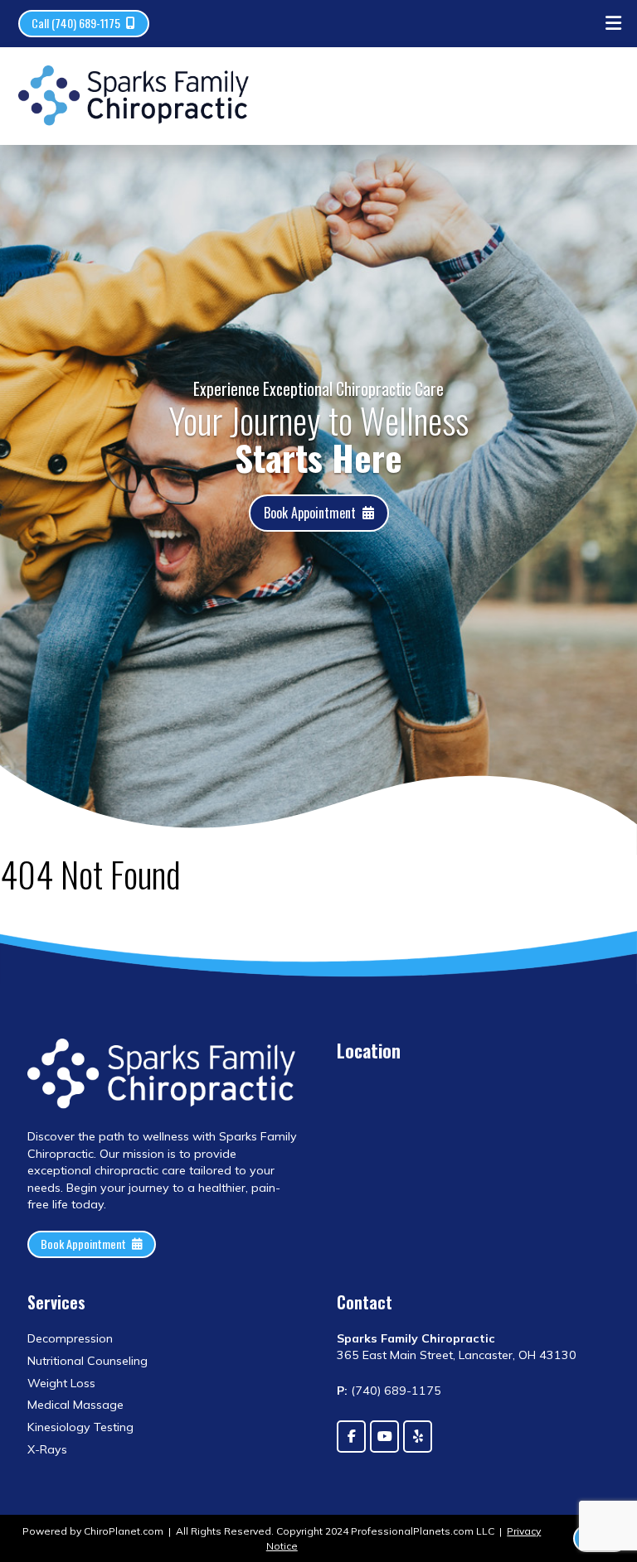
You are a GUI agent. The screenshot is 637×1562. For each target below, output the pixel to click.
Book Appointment (310, 513)
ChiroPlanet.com (123, 1531)
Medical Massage (75, 1404)
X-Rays (47, 1449)
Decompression (70, 1338)
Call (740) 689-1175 (76, 22)
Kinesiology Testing (80, 1427)
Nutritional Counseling (87, 1360)
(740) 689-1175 (396, 1390)
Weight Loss (61, 1383)
